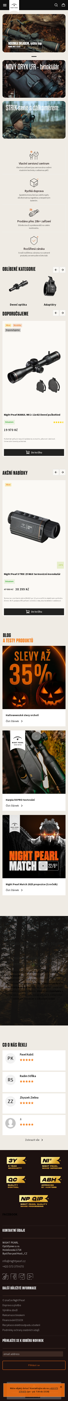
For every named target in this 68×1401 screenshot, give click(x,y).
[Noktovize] (50, 286)
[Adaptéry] (18, 286)
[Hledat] (56, 5)
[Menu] (4, 5)
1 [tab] (34, 56)
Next (63, 269)
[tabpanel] (34, 33)
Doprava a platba (11, 1305)
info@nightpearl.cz (14, 1261)
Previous (56, 269)
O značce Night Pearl (13, 1300)
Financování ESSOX (12, 1320)
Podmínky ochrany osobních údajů (20, 1330)
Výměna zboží (9, 1310)
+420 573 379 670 (13, 1267)
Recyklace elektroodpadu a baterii (21, 1325)
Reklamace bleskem (13, 1315)
